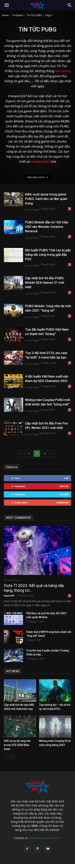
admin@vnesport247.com (45, 838)
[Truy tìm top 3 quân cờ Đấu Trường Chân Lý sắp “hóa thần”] (13, 655)
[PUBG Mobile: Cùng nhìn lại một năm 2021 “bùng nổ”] (13, 311)
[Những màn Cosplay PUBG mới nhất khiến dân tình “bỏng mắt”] (13, 405)
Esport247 (9, 595)
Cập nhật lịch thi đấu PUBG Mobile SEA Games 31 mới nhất (44, 282)
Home (5, 15)
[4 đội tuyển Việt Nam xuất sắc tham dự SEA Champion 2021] (13, 381)
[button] (6, 5)
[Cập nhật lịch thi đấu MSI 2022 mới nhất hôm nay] (20, 690)
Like (66, 478)
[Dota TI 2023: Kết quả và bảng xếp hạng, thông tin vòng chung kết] (37, 550)
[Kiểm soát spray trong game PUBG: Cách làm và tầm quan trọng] (13, 199)
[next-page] (52, 453)
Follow (63, 486)
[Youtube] (48, 849)
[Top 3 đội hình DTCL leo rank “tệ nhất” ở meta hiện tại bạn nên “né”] (13, 358)
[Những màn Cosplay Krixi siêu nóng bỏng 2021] (55, 726)
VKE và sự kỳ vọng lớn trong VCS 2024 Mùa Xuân (17, 745)
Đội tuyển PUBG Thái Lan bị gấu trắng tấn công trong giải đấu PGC (48, 254)
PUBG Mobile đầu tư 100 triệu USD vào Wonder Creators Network (46, 226)
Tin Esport (17, 15)
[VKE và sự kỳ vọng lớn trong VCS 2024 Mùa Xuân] (20, 726)
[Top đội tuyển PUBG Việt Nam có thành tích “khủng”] (13, 334)
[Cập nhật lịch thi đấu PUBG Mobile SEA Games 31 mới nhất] (13, 283)
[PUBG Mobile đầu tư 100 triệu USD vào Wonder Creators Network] (13, 227)
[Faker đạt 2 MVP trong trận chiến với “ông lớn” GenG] (13, 637)
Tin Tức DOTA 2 (11, 580)
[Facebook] (27, 849)
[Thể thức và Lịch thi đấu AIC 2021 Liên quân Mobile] (13, 618)
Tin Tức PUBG (34, 15)
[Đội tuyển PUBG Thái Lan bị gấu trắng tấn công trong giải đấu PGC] (13, 255)
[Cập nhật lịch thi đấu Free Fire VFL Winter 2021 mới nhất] (13, 428)
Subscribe (62, 502)
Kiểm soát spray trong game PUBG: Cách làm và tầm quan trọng (46, 198)
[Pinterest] (37, 849)
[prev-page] (21, 453)
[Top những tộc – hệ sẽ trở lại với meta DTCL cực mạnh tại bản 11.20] (55, 690)
